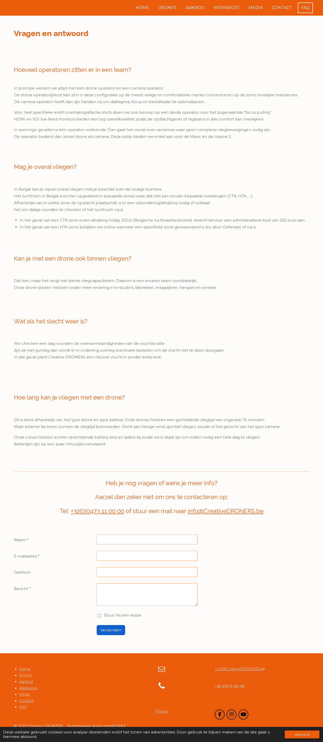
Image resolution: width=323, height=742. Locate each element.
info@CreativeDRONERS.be (225, 511)
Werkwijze (28, 688)
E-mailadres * (26, 556)
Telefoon (22, 572)
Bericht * (22, 588)
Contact (26, 700)
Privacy (161, 711)
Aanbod (26, 681)
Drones (25, 675)
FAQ (23, 707)
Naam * (21, 539)
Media (24, 694)
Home (25, 669)
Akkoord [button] (302, 734)
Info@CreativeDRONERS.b (239, 669)
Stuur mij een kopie (122, 615)
